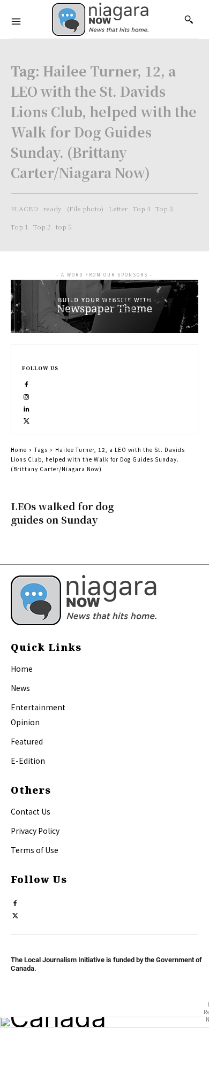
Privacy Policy (35, 830)
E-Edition (28, 760)
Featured (27, 741)
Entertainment (38, 707)
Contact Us (30, 811)
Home (19, 450)
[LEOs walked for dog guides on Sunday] (166, 516)
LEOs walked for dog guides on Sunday (62, 512)
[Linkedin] (26, 406)
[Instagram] (26, 394)
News (20, 687)
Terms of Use (34, 850)
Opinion (25, 722)
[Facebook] (26, 382)
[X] (26, 418)
